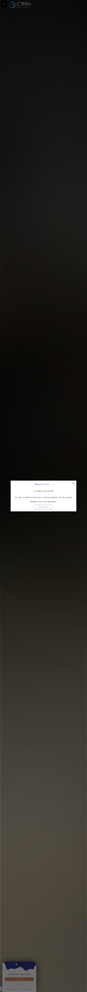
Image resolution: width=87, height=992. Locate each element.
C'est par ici (43, 507)
